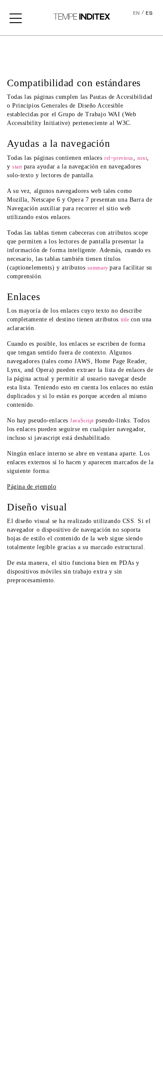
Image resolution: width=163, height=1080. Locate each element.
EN (136, 13)
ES (149, 13)
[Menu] (16, 17)
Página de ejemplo (32, 486)
